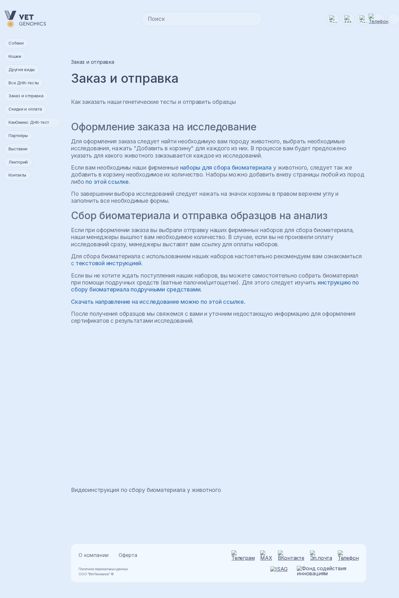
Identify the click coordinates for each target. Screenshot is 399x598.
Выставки (18, 148)
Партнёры (18, 135)
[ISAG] (281, 571)
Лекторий (18, 161)
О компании (94, 555)
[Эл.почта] (363, 19)
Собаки (16, 42)
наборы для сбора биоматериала (226, 167)
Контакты (17, 174)
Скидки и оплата (25, 108)
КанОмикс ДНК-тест (29, 122)
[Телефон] (348, 555)
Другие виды (22, 69)
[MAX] (348, 19)
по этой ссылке (107, 181)
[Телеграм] (333, 19)
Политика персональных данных (103, 569)
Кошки (15, 56)
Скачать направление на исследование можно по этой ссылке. (158, 301)
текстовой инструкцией (108, 263)
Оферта (128, 555)
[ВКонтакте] (291, 555)
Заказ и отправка (26, 95)
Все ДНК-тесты (24, 82)
